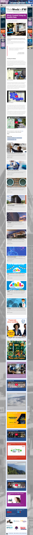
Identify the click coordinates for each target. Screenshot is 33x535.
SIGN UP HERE (9, 512)
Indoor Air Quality (19, 137)
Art (15, 137)
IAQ (15, 139)
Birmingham (9, 137)
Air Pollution (13, 137)
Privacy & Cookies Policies (22, 533)
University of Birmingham (10, 139)
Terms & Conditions (16, 533)
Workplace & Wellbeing (14, 20)
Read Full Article (10, 157)
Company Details (11, 533)
